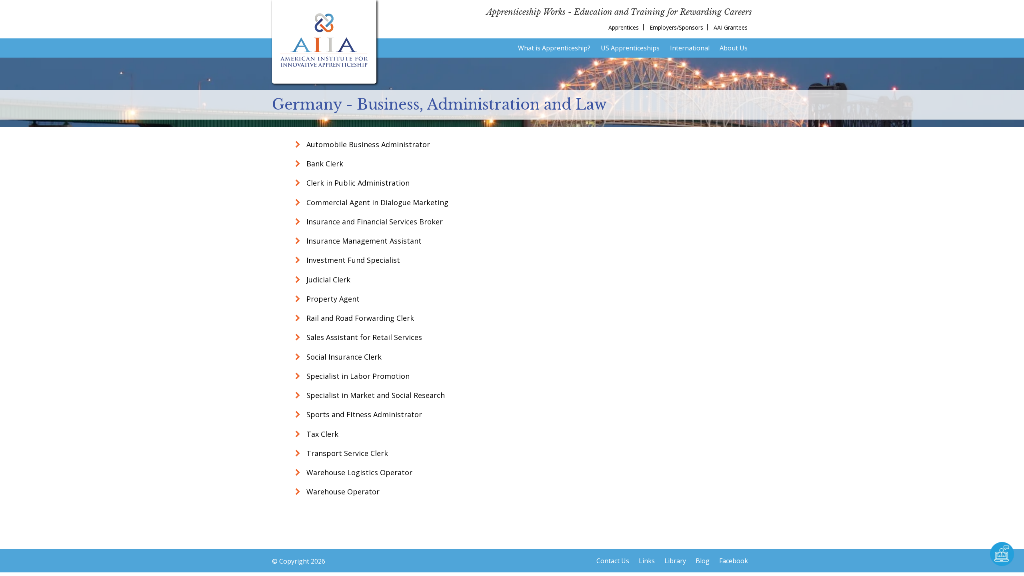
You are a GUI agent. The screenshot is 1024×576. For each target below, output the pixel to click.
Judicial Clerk (327, 279)
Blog (703, 560)
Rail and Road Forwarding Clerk (359, 318)
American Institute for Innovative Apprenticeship (324, 40)
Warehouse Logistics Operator (358, 472)
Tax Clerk (321, 434)
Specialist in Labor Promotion (357, 376)
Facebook (733, 560)
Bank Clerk (323, 163)
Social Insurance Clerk (343, 357)
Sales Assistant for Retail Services (363, 337)
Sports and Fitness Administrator (363, 414)
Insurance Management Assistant (363, 241)
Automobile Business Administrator (367, 144)
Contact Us (612, 560)
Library (675, 560)
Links (647, 560)
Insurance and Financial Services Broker (373, 221)
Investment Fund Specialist (352, 260)
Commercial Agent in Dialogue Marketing (376, 202)
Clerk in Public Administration (357, 183)
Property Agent (332, 299)
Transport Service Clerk (346, 453)
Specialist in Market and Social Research (374, 395)
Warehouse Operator (342, 491)
